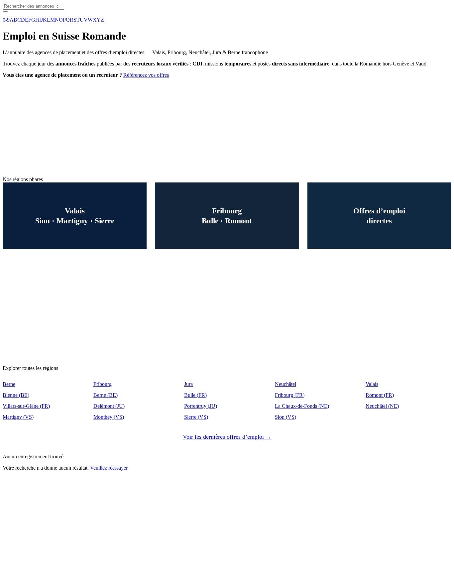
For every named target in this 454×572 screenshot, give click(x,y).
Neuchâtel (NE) (382, 406)
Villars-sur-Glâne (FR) (26, 406)
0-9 (6, 20)
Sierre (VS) (196, 417)
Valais (372, 384)
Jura (188, 384)
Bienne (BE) (16, 395)
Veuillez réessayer (108, 468)
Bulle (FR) (195, 395)
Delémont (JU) (109, 406)
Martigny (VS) (18, 417)
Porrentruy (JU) (200, 406)
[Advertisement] (202, 129)
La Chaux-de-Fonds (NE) (302, 406)
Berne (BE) (105, 395)
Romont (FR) (380, 395)
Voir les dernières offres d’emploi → (227, 436)
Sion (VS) (285, 417)
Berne (9, 384)
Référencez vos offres (146, 75)
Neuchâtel (285, 384)
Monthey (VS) (108, 417)
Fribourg (102, 384)
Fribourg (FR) (289, 395)
